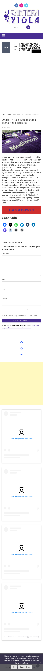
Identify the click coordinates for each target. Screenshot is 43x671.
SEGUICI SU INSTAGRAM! (21, 209)
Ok (14, 667)
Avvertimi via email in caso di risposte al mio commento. (19, 310)
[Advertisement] (21, 82)
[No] (40, 662)
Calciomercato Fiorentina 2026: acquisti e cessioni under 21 (28, 46)
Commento (5, 253)
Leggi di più (25, 667)
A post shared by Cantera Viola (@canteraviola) (21, 637)
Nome (4, 280)
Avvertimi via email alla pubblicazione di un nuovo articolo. (19, 316)
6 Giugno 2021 (6, 127)
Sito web (4, 299)
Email (4, 289)
